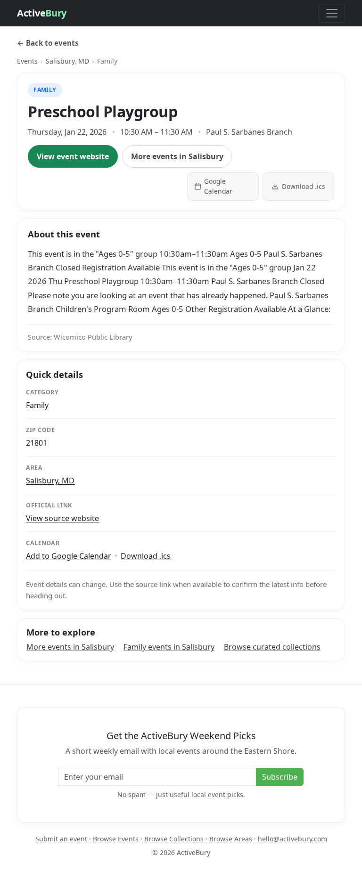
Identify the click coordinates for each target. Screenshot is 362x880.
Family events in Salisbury (168, 647)
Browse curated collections (272, 647)
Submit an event (62, 838)
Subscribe (279, 777)
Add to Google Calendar (68, 556)
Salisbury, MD (67, 61)
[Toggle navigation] (332, 13)
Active (41, 13)
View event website (73, 156)
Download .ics (146, 556)
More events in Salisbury (177, 156)
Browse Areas (231, 838)
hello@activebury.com (292, 838)
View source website (62, 518)
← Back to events (48, 43)
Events (27, 61)
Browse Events (116, 838)
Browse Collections (175, 838)
